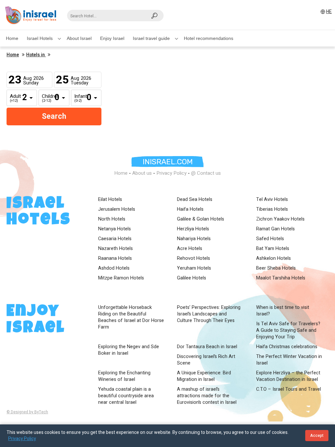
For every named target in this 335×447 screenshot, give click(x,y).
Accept (317, 435)
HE (329, 11)
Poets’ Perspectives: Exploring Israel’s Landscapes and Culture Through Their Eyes (208, 314)
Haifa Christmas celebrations (286, 347)
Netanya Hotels (114, 229)
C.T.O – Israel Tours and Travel (288, 389)
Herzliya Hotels (193, 229)
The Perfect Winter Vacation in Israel (289, 360)
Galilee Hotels (191, 278)
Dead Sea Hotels (194, 199)
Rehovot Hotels (193, 258)
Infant (79, 98)
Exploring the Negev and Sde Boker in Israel (128, 350)
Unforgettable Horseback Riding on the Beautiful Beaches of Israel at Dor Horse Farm (131, 317)
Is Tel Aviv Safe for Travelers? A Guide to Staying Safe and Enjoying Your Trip (288, 330)
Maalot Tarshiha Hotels (280, 278)
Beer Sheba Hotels (276, 268)
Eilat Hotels (110, 199)
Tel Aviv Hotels (272, 199)
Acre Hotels (189, 248)
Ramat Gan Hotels (275, 229)
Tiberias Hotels (272, 209)
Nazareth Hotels (115, 248)
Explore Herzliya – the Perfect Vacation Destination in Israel (288, 376)
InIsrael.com (168, 161)
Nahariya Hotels (194, 239)
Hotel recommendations (208, 38)
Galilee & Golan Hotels (200, 219)
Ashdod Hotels (114, 268)
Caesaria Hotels (115, 239)
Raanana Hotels (115, 258)
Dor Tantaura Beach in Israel (207, 347)
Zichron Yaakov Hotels (280, 219)
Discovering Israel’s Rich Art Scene (206, 360)
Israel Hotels (40, 38)
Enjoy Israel (112, 38)
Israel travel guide (151, 38)
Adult (15, 98)
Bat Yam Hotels (272, 248)
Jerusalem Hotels (116, 209)
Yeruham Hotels (194, 268)
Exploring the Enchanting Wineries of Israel (124, 376)
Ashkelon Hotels (273, 258)
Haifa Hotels (190, 209)
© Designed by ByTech (27, 412)
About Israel (79, 38)
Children (47, 98)
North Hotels (111, 219)
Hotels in (36, 55)
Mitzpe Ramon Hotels (121, 278)
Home (12, 38)
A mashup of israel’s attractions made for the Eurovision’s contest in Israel (207, 396)
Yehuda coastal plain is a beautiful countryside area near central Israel (126, 396)
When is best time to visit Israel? (282, 310)
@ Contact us (206, 173)
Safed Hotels (270, 239)
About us (142, 173)
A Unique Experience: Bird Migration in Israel (204, 376)
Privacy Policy (171, 173)
